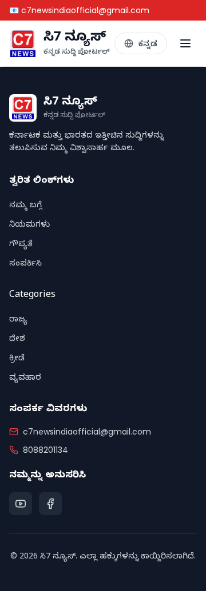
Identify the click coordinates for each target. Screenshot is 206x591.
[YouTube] (20, 503)
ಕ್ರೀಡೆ (17, 359)
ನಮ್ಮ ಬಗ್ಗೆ (25, 206)
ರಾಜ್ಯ (18, 320)
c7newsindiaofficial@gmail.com (87, 431)
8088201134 (45, 450)
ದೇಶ (17, 340)
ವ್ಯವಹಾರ (25, 378)
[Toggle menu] (185, 43)
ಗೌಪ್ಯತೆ (21, 245)
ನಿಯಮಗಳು (29, 225)
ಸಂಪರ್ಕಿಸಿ (25, 264)
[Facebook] (50, 503)
